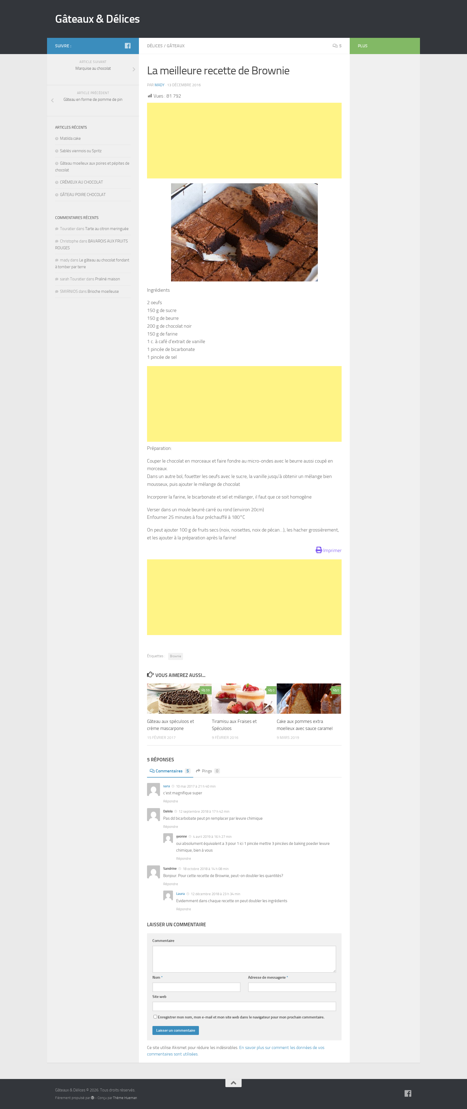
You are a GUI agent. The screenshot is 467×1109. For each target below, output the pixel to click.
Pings (210, 770)
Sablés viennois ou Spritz (81, 150)
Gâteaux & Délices (97, 19)
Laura (180, 894)
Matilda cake (70, 138)
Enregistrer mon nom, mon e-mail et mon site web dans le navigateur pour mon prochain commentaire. (241, 1017)
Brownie (175, 656)
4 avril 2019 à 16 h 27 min (212, 837)
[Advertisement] (244, 140)
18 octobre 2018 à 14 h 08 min (205, 869)
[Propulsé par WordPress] (92, 1098)
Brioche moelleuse (103, 291)
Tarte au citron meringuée (107, 228)
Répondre (170, 801)
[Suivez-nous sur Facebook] (127, 45)
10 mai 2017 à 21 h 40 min (195, 786)
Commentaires (172, 770)
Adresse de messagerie (268, 977)
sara (166, 786)
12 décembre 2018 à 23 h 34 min (215, 894)
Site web (159, 996)
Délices (155, 45)
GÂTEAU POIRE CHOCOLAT (83, 194)
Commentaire (163, 940)
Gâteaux (176, 45)
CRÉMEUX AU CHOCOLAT (81, 182)
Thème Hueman (125, 1098)
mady (160, 85)
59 (208, 690)
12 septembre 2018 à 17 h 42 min (203, 811)
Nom (157, 977)
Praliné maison (107, 279)
